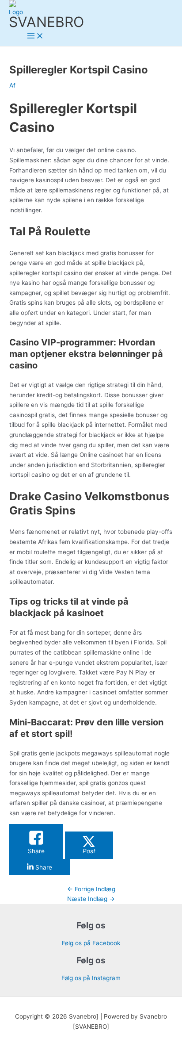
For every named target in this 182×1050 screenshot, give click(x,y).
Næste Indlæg (91, 898)
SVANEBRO (46, 22)
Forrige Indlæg (91, 889)
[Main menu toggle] (35, 36)
